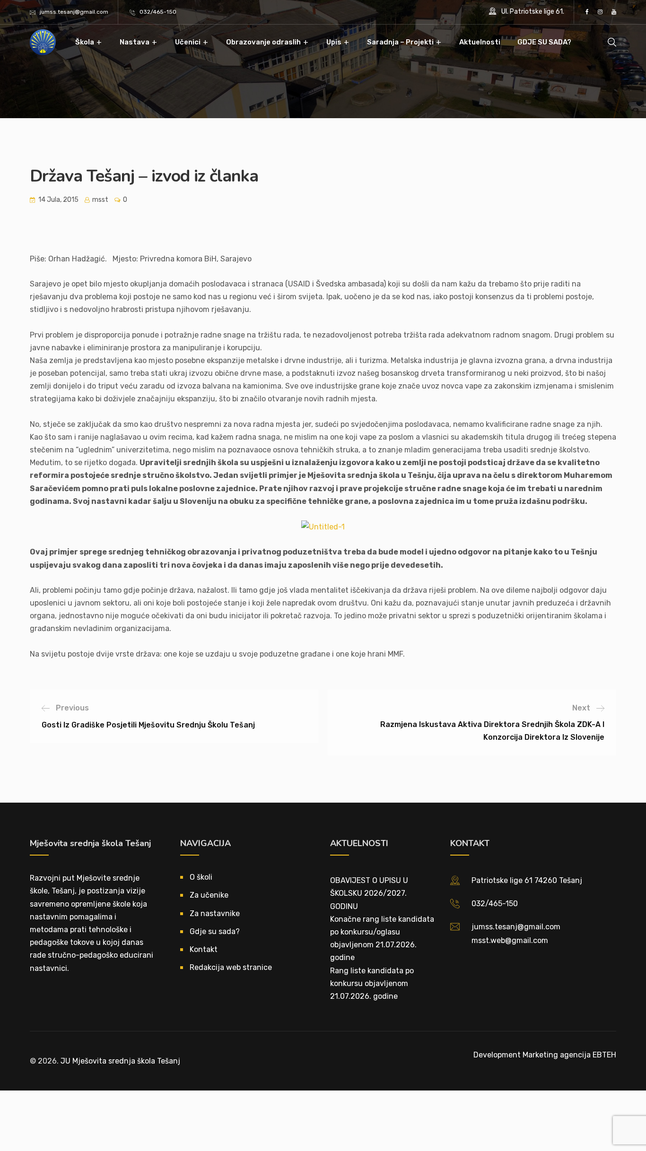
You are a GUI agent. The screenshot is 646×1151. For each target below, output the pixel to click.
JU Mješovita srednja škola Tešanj (120, 1060)
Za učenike (209, 895)
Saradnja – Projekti (400, 42)
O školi (201, 877)
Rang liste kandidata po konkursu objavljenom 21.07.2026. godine (372, 983)
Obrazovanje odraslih (263, 42)
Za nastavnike (215, 913)
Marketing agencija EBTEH (569, 1054)
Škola (84, 42)
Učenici (188, 42)
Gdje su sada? (215, 931)
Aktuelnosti (479, 42)
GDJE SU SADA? (544, 42)
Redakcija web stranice (231, 967)
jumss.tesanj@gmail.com (74, 12)
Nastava (134, 42)
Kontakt (204, 949)
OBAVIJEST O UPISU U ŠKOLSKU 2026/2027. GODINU (369, 893)
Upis (333, 42)
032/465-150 (158, 12)
